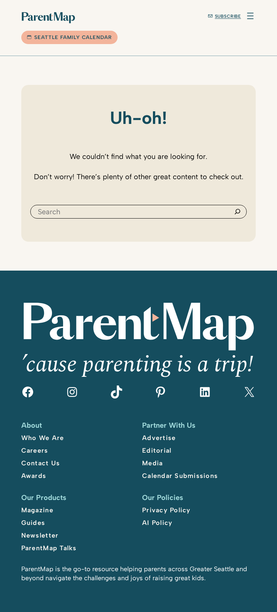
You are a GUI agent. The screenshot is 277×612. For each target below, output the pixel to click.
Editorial (156, 450)
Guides (33, 523)
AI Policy (157, 523)
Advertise (159, 438)
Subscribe (228, 16)
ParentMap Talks (49, 548)
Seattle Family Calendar (73, 37)
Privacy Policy (166, 510)
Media (152, 463)
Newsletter (40, 535)
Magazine (37, 510)
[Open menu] (250, 15)
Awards (34, 476)
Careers (34, 450)
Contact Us (40, 463)
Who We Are (42, 438)
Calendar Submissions (180, 476)
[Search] (237, 212)
